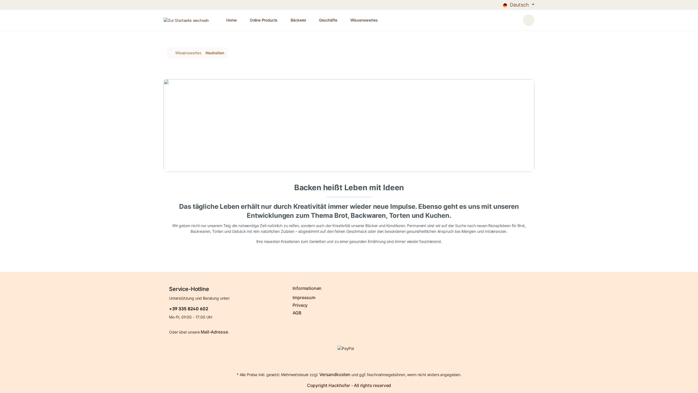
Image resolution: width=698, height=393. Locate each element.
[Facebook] (347, 362)
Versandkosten (334, 374)
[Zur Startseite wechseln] (186, 20)
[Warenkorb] (528, 20)
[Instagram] (350, 362)
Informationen (307, 288)
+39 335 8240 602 (188, 308)
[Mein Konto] (517, 17)
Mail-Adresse (214, 332)
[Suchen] (511, 17)
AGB (297, 312)
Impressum (304, 297)
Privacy (300, 305)
